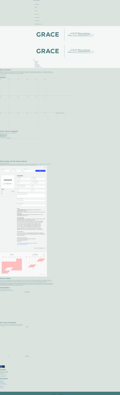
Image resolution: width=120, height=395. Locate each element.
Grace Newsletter (11, 325)
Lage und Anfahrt (11, 290)
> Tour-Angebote (2, 383)
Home (1, 380)
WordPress (57, 394)
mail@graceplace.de (3, 376)
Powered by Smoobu (42, 274)
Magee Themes (65, 394)
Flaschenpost (17, 325)
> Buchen (1, 382)
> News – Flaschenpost (3, 384)
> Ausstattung (2, 381)
